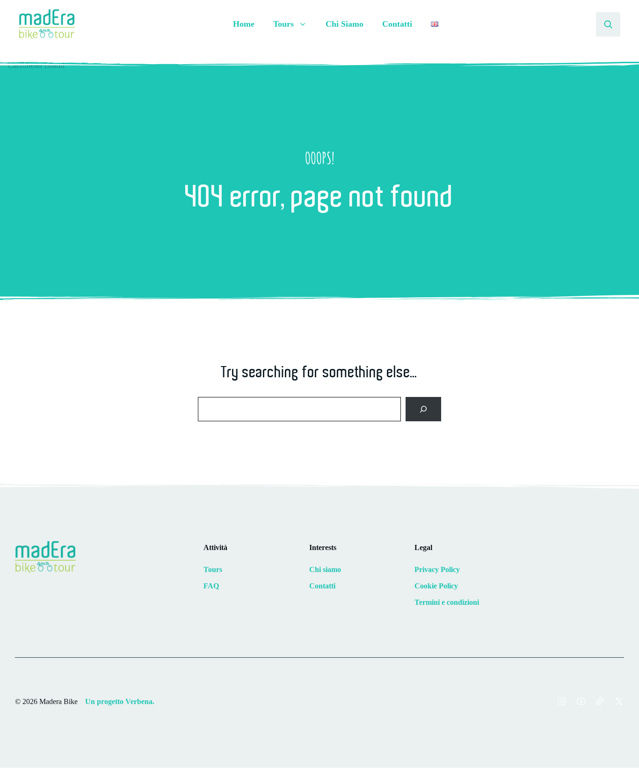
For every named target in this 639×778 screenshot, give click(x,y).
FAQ (211, 586)
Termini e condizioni (446, 602)
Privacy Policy (437, 569)
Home (243, 24)
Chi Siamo (344, 24)
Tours (212, 569)
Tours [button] (283, 24)
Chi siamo (325, 569)
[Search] (423, 409)
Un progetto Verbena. (119, 701)
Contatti (397, 24)
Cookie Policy (436, 586)
